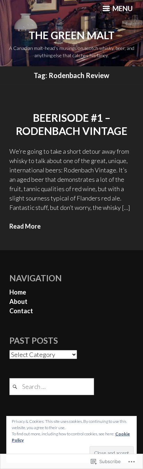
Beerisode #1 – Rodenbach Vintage (71, 124)
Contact (21, 311)
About (18, 301)
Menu (122, 8)
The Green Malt (71, 35)
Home (17, 292)
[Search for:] (51, 386)
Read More (25, 226)
